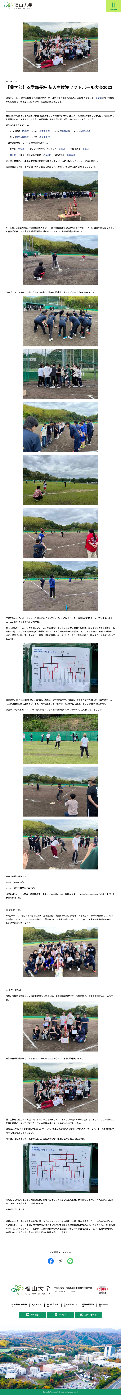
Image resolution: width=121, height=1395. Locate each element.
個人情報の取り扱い (19, 1305)
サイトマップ (36, 1305)
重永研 (13, 154)
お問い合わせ (90, 1314)
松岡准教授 (44, 137)
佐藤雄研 (71, 154)
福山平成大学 (104, 1305)
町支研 (47, 154)
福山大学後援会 (52, 1305)
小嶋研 (85, 148)
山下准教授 (44, 131)
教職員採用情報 (88, 1305)
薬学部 (98, 97)
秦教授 (25, 131)
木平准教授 (85, 131)
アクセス (62, 1314)
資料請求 (34, 1314)
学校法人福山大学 (70, 1305)
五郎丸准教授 (22, 137)
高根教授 (65, 131)
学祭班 (21, 148)
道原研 (62, 148)
